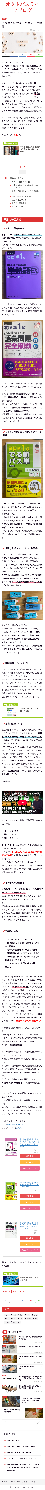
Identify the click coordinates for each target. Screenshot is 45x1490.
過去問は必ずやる (19, 200)
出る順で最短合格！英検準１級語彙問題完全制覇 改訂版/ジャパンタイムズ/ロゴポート (29, 1225)
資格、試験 (7, 1291)
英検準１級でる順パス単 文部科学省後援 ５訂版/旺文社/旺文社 (29, 1184)
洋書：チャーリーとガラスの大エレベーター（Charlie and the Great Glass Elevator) (23, 1467)
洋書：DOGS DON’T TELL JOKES (21, 1446)
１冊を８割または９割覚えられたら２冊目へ (25, 186)
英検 (4, 18)
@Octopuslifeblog (15, 1124)
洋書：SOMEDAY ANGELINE (19, 1452)
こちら (19, 1128)
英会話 (29, 1318)
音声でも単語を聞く (20, 203)
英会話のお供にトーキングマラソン (21, 1458)
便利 (14, 1315)
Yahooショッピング (30, 1168)
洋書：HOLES (13, 1440)
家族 (21, 1315)
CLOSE (22, 172)
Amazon (29, 1162)
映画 (7, 1318)
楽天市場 (29, 1156)
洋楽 (21, 1318)
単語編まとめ (17, 206)
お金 (7, 1315)
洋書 (14, 1318)
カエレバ (36, 1151)
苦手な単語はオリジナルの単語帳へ (25, 192)
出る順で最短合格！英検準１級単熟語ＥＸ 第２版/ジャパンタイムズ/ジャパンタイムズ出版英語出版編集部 (29, 1143)
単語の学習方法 (17, 178)
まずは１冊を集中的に (21, 182)
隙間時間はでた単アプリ (22, 196)
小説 (28, 1315)
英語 (15, 1291)
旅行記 (35, 1315)
